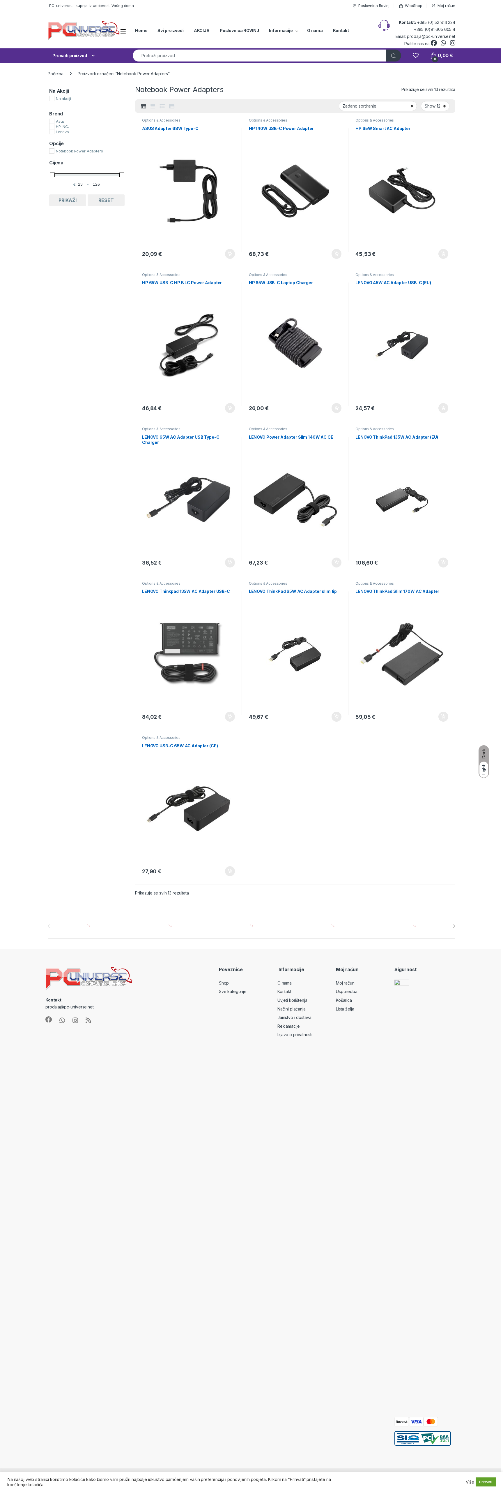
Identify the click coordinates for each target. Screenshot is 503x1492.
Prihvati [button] (485, 1481)
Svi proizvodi (170, 30)
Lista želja (345, 1008)
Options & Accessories (161, 120)
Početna (55, 73)
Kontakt (341, 30)
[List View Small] (171, 106)
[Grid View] (143, 106)
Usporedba (346, 991)
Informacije (281, 30)
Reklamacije (288, 1026)
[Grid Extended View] (152, 106)
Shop (224, 982)
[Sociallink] (48, 1019)
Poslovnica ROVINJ (239, 30)
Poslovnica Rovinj (373, 5)
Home (141, 30)
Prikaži (68, 200)
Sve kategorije (233, 991)
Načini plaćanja (291, 1008)
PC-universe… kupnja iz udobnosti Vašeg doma (91, 5)
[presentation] (454, 926)
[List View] (162, 106)
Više (470, 1482)
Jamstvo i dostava (294, 1017)
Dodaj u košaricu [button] (227, 254)
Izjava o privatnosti (294, 1034)
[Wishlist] (415, 55)
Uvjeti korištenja (292, 1000)
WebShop (413, 5)
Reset (106, 200)
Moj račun (446, 5)
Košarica (344, 1000)
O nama (315, 30)
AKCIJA (202, 30)
